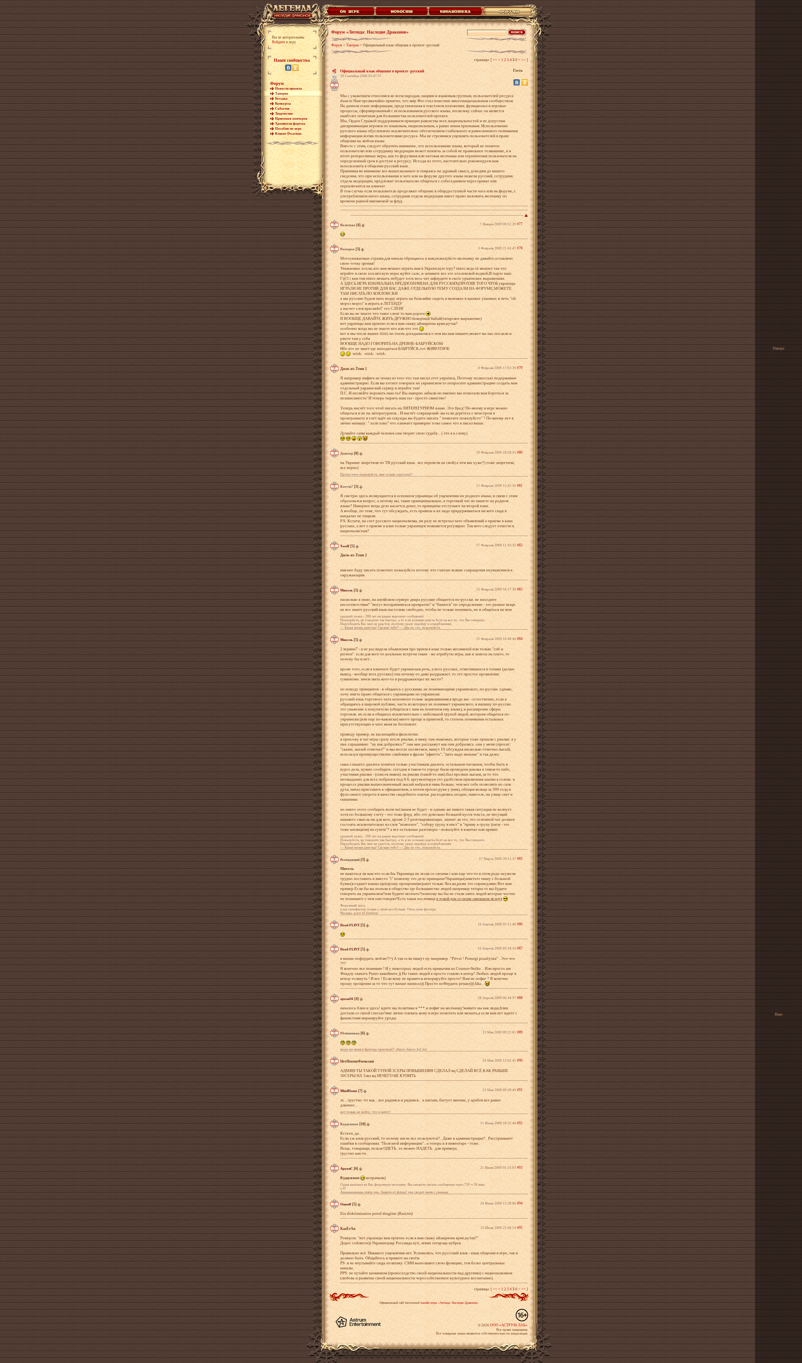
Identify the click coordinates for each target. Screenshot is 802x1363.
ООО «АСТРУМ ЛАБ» (508, 1325)
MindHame (348, 1091)
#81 (520, 485)
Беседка (281, 98)
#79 (520, 368)
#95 (520, 1227)
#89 (520, 1032)
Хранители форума (290, 123)
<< (495, 60)
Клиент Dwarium (288, 133)
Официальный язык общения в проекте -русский (382, 71)
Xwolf (344, 546)
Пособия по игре (288, 128)
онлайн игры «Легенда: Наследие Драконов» (449, 1302)
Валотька (347, 225)
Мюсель (346, 590)
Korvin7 (346, 486)
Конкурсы (283, 103)
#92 (520, 1123)
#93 (520, 1167)
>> (523, 60)
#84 (520, 639)
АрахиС (346, 1168)
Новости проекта (288, 88)
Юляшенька (350, 1033)
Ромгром (347, 249)
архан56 (346, 999)
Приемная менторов (291, 118)
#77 (520, 224)
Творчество (284, 113)
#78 (520, 248)
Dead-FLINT (350, 925)
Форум (277, 83)
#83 (520, 589)
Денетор (346, 453)
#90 (520, 1060)
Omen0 (345, 1204)
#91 (520, 1090)
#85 (520, 858)
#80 (520, 452)
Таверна (281, 93)
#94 (520, 1203)
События (282, 108)
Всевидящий (350, 859)
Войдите (278, 42)
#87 (520, 948)
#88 (520, 998)
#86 (520, 924)
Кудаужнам (349, 1124)
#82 (520, 545)
